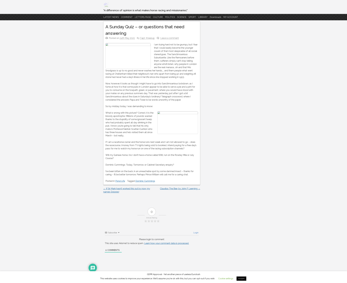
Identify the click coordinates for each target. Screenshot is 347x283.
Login (195, 233)
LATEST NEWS (111, 17)
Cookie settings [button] (225, 278)
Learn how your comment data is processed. (166, 243)
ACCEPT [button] (241, 279)
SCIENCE (181, 17)
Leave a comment (169, 38)
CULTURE (158, 17)
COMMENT (127, 17)
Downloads (215, 17)
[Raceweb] (106, 6)
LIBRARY (203, 17)
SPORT (192, 17)
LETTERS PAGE (143, 17)
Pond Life (120, 181)
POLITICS (170, 17)
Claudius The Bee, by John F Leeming (180, 188)
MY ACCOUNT (230, 17)
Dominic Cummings (145, 181)
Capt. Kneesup (147, 38)
